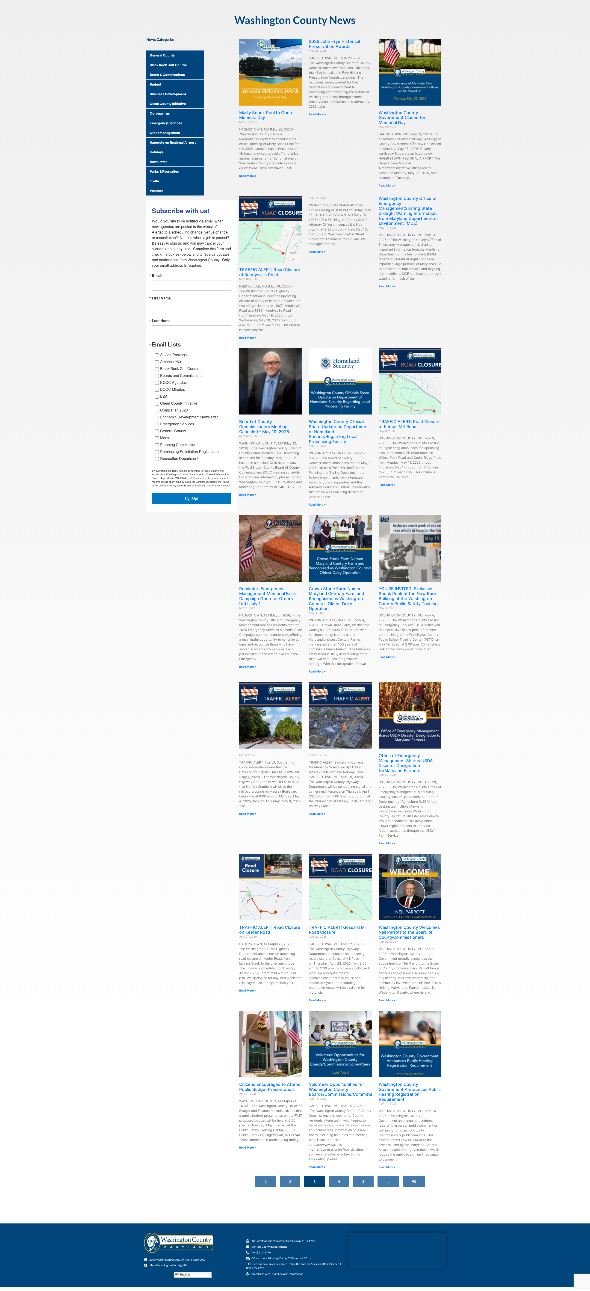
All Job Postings (173, 354)
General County (173, 430)
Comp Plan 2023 (174, 410)
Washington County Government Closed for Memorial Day (402, 117)
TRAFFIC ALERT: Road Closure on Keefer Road (269, 930)
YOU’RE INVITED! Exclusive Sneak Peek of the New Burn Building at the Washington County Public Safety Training (408, 596)
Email (157, 275)
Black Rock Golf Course (179, 368)
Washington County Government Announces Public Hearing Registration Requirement (410, 1092)
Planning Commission (178, 444)
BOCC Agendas (173, 382)
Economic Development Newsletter (189, 417)
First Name (161, 298)
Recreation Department (179, 458)
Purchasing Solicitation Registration (189, 451)
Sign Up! (191, 498)
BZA (164, 396)
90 (416, 1180)
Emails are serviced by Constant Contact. (207, 485)
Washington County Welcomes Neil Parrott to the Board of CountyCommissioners (409, 932)
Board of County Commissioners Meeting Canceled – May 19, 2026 (264, 426)
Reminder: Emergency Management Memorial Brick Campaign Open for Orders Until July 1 (267, 596)
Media (165, 437)
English (184, 1274)
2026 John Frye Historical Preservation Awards (334, 44)
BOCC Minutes (172, 389)
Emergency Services (177, 423)
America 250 (170, 361)
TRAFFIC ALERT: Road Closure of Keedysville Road (269, 272)
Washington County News (295, 20)
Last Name (161, 321)
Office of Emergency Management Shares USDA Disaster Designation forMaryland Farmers (406, 763)
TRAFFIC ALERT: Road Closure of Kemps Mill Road (409, 424)
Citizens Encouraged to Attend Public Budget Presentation (270, 1087)
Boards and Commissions (181, 375)
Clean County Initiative (178, 403)
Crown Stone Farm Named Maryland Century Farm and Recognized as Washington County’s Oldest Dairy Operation (336, 598)
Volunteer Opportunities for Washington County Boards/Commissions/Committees (343, 1089)
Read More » (247, 176)
